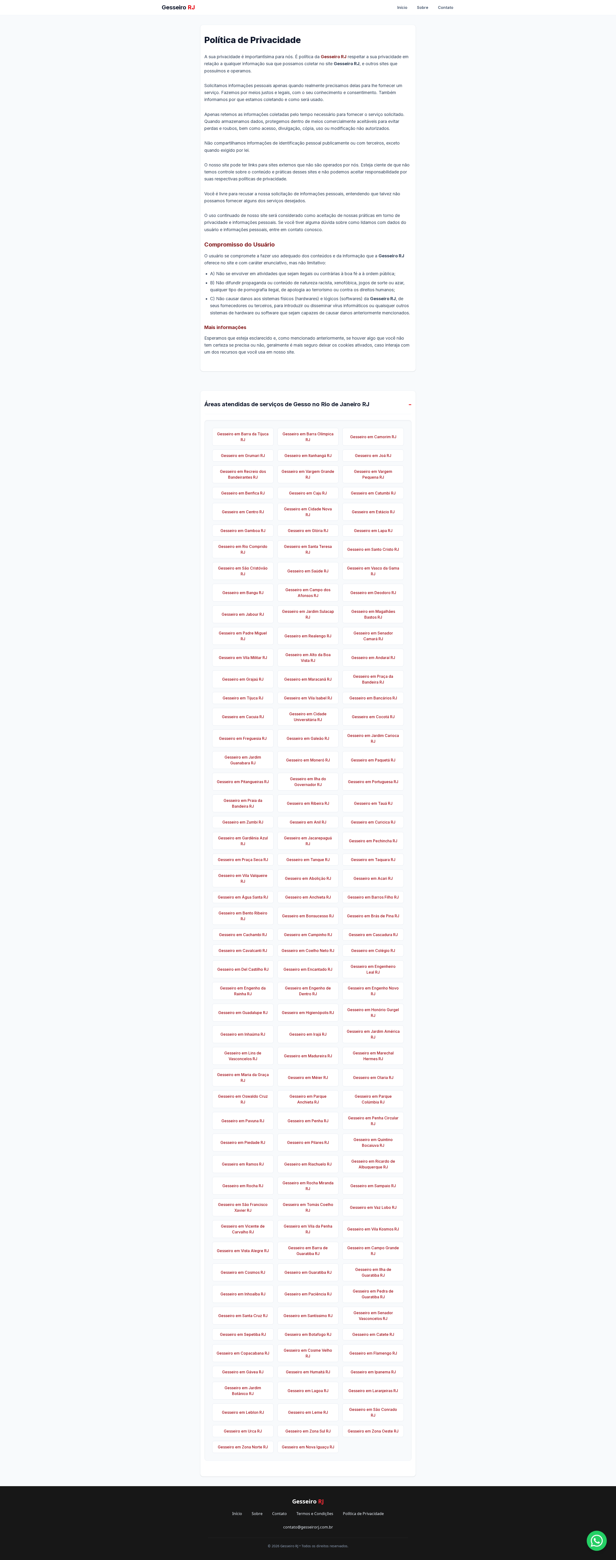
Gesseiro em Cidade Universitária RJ (308, 716)
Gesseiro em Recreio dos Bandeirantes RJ (243, 474)
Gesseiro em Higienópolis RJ (308, 1012)
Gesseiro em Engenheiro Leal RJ (373, 969)
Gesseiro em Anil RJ (308, 822)
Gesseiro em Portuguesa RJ (373, 781)
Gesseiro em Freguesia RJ (243, 738)
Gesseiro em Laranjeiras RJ (373, 1390)
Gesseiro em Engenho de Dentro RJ (308, 991)
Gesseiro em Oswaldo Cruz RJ (243, 1099)
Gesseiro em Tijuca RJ (243, 698)
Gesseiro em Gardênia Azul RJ (243, 841)
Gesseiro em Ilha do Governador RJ (308, 781)
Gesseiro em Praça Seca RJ (243, 859)
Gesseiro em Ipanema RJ (373, 1372)
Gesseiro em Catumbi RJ (373, 493)
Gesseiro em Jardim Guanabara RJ (243, 760)
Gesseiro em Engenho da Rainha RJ (243, 991)
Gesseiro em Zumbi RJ (242, 822)
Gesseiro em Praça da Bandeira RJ (373, 679)
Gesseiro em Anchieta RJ (308, 897)
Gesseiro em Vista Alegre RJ (243, 1250)
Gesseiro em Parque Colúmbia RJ (373, 1099)
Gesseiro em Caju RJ (308, 493)
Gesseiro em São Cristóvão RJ (243, 571)
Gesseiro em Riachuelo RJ (308, 1164)
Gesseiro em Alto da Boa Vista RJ (308, 657)
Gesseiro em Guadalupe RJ (243, 1012)
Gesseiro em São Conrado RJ (373, 1412)
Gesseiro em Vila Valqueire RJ (242, 878)
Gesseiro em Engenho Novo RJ (373, 991)
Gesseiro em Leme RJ (308, 1412)
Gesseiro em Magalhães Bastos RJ (373, 614)
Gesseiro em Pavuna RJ (242, 1120)
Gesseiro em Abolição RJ (308, 878)
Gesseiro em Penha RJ (308, 1120)
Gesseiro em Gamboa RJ (242, 530)
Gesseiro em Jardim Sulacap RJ (308, 614)
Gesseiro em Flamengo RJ (373, 1353)
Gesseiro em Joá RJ (373, 455)
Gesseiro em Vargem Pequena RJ (373, 474)
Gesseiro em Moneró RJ (308, 760)
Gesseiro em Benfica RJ (243, 493)
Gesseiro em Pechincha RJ (373, 840)
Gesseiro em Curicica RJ (373, 822)
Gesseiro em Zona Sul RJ (308, 1431)
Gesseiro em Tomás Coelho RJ (308, 1207)
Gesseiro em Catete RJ (373, 1334)
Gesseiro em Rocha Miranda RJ (308, 1185)
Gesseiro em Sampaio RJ (373, 1185)
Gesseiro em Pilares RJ (308, 1142)
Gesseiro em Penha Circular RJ (373, 1121)
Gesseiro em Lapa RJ (373, 530)
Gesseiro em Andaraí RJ (373, 657)
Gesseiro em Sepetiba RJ (243, 1334)
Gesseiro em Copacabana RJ (243, 1353)
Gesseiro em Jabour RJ (243, 614)
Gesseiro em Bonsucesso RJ (308, 915)
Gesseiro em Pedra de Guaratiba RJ (373, 1294)
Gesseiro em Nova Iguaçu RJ (308, 1447)
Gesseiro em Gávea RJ (242, 1372)
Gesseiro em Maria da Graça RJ (243, 1077)
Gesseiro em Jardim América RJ (373, 1034)
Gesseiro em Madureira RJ (308, 1055)
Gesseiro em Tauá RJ (373, 803)
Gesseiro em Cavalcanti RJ (242, 950)
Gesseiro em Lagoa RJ (308, 1390)
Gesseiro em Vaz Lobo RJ (373, 1207)
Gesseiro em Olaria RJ (373, 1077)
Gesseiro (178, 7)
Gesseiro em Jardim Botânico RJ (243, 1390)
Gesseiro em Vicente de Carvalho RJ (243, 1229)
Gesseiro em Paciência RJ (308, 1294)
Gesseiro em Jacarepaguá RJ (308, 841)
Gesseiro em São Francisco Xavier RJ (243, 1207)
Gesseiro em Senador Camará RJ (373, 636)
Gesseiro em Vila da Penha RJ (308, 1229)
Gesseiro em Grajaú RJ (242, 679)
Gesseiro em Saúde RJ (307, 571)
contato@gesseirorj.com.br (308, 1527)
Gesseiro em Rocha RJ (242, 1185)
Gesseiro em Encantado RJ (307, 969)
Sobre (422, 7)
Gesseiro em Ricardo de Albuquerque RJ (373, 1164)
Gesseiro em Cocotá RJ (373, 716)
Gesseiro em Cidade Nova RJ (308, 512)
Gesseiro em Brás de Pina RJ (373, 915)
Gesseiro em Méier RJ (308, 1077)
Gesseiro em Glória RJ (308, 530)
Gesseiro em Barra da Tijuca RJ (243, 436)
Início (402, 7)
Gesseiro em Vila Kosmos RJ (373, 1229)
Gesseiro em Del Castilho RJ (243, 969)
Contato (445, 7)
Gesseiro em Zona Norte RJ (243, 1447)
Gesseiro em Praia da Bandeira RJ (243, 803)
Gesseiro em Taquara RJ (373, 859)
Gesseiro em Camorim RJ (373, 436)
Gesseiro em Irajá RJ (308, 1034)
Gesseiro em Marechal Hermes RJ (373, 1056)
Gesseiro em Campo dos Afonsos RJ (307, 592)
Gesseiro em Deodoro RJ (373, 592)
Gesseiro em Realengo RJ (307, 636)
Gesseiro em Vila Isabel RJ (308, 698)
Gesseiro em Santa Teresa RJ (308, 549)
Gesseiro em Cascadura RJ (373, 934)
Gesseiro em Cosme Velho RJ (308, 1353)
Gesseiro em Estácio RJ (373, 511)
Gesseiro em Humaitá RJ (308, 1372)
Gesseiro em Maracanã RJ (308, 679)
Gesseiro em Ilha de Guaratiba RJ (373, 1272)
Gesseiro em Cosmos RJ (243, 1272)
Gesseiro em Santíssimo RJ (308, 1315)
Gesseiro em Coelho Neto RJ (308, 950)
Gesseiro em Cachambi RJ (243, 934)
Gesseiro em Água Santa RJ (243, 897)
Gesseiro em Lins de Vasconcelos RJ (242, 1056)
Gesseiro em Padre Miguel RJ (243, 636)
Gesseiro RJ (333, 56)
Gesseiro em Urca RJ (243, 1431)
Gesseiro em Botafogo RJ (308, 1334)
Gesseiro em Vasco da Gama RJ (373, 571)
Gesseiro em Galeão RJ (308, 738)
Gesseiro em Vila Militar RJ (243, 657)
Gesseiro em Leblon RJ (243, 1412)
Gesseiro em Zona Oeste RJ (373, 1431)
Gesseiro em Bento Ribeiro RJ (242, 916)
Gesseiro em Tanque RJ (308, 859)
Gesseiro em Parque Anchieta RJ (308, 1099)
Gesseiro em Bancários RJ (373, 698)
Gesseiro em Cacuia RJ (243, 716)
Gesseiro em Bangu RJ (242, 592)
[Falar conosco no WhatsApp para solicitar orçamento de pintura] (597, 1541)
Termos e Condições (314, 1513)
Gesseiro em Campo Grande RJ (373, 1250)
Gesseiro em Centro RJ (243, 511)
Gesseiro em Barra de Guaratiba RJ (308, 1250)
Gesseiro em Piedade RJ (242, 1142)
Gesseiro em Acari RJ (373, 878)
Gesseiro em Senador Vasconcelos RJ (373, 1315)
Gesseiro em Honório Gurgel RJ (373, 1012)
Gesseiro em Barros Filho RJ (373, 897)
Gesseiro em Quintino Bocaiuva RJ (373, 1142)
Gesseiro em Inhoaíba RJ (242, 1294)
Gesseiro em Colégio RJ (373, 950)
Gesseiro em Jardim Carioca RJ (373, 738)
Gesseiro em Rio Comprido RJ (242, 549)
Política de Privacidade (363, 1513)
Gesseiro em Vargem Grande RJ (308, 474)
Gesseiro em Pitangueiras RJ (243, 781)
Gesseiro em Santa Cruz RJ (243, 1315)
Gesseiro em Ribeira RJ (308, 803)
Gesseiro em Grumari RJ (243, 455)
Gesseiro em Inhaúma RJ (242, 1034)
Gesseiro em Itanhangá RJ (308, 455)
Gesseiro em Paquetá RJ (373, 760)
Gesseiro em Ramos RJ (243, 1164)
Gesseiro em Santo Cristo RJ (373, 549)
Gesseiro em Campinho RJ (308, 934)
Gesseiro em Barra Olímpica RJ (308, 436)
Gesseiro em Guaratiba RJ (308, 1272)
